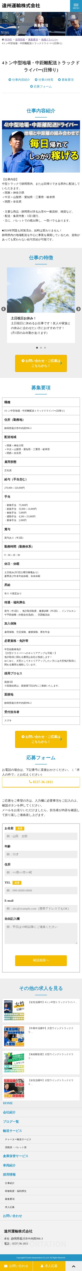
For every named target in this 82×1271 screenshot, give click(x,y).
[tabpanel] (41, 305)
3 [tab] (45, 348)
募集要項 (33, 39)
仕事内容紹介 (21, 79)
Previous (3, 309)
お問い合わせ (12, 1216)
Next (78, 309)
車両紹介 (9, 1165)
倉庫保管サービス (15, 1156)
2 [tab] (41, 348)
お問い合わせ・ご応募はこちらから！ (43, 363)
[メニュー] (76, 6)
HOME (8, 39)
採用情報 (20, 39)
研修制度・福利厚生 (15, 1191)
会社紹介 (9, 1112)
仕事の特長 (45, 79)
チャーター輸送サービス (18, 1139)
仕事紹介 (10, 1183)
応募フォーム (43, 86)
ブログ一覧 (11, 1121)
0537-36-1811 (43, 782)
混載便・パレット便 (15, 1147)
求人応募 (10, 1207)
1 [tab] (37, 348)
